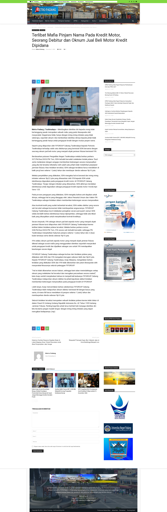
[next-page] (36, 401)
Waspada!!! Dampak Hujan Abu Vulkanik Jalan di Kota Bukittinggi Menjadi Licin (84, 341)
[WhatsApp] (47, 82)
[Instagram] (131, 1)
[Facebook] (129, 1)
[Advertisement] (83, 65)
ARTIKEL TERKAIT (38, 369)
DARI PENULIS (50, 369)
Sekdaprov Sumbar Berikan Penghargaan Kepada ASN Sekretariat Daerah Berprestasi (118, 112)
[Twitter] (134, 1)
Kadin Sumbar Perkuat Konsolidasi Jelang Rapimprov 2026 (120, 130)
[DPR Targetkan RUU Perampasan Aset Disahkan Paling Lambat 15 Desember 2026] (88, 380)
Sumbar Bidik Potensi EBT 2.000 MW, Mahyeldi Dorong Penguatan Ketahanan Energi (65, 391)
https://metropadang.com (50, 356)
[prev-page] (33, 401)
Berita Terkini (42, 27)
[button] (133, 21)
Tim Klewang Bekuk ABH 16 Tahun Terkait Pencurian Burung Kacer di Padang (119, 94)
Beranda (34, 27)
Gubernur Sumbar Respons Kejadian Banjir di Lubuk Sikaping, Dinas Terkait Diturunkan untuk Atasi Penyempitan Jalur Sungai (46, 342)
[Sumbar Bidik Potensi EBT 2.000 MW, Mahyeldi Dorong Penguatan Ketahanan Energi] (65, 380)
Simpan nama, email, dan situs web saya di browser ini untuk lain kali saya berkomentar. (57, 446)
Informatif (50, 27)
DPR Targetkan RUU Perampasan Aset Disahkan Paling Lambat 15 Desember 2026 (87, 391)
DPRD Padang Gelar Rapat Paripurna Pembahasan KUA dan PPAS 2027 (118, 86)
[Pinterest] (43, 82)
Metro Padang (40, 49)
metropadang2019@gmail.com (86, 500)
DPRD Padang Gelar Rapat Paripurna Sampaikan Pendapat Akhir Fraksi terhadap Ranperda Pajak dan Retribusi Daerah (119, 103)
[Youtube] (136, 1)
